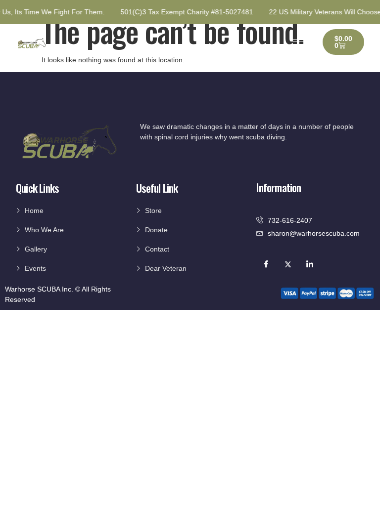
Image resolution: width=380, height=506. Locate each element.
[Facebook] (266, 264)
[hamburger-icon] (299, 41)
